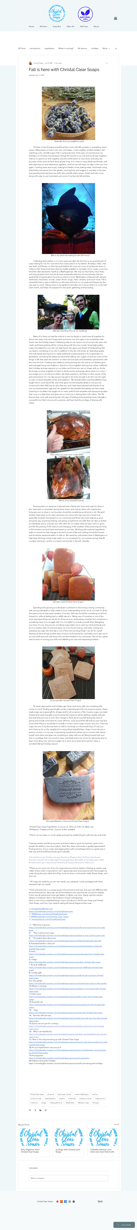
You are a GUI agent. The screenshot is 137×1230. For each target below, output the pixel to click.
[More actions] (107, 63)
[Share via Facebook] (30, 1110)
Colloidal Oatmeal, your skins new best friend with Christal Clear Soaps (102, 1150)
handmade (72, 1098)
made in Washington (82, 1094)
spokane (62, 1098)
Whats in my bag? (66, 48)
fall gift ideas (70, 1103)
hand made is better (64, 1094)
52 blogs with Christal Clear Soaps (68, 1150)
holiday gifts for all (56, 1103)
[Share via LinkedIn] (40, 1110)
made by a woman (85, 1098)
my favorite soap (35, 1098)
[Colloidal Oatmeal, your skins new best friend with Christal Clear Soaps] (103, 1137)
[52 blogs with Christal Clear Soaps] (68, 1137)
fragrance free (100, 1098)
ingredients (49, 48)
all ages (43, 1103)
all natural (50, 1094)
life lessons (82, 48)
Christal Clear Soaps (37, 1094)
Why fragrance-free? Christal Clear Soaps (30, 1150)
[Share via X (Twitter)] (35, 1110)
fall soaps (96, 1103)
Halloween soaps (83, 1103)
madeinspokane (50, 1098)
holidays (94, 48)
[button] (115, 18)
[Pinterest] (57, 1201)
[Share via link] (46, 1110)
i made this (34, 1103)
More (105, 48)
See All (116, 1124)
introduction (35, 48)
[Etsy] (61, 1201)
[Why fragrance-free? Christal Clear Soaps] (33, 1137)
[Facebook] (65, 1201)
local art (95, 1094)
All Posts (21, 48)
